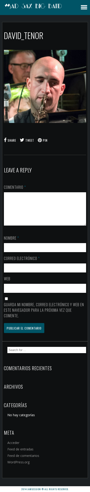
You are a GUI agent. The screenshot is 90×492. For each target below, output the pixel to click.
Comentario (15, 187)
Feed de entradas (20, 449)
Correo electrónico (22, 258)
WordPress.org (18, 462)
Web (7, 278)
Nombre (11, 238)
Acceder (13, 442)
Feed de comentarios (23, 455)
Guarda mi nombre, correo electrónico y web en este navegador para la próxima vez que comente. (44, 310)
